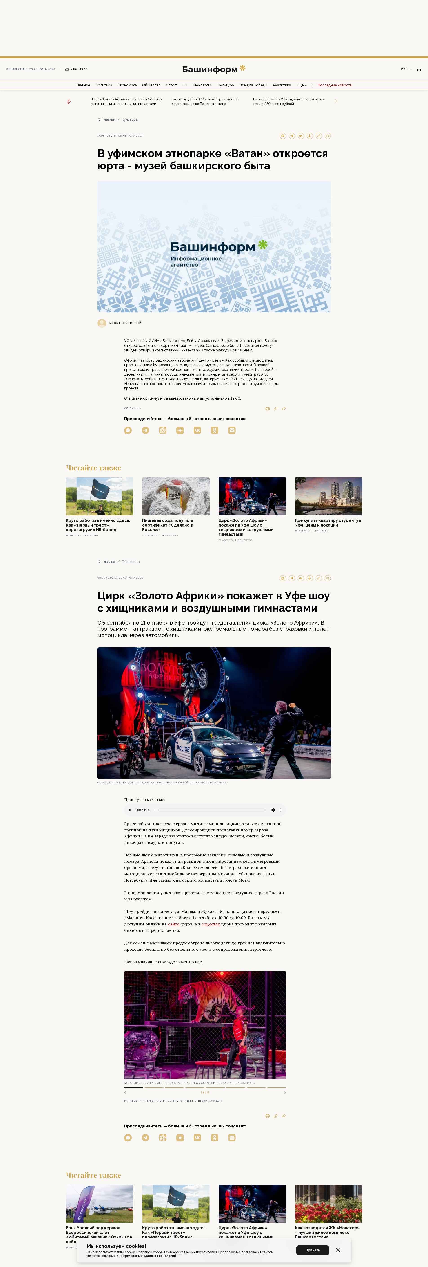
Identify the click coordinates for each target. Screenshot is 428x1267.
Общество (151, 85)
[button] (283, 1092)
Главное (83, 85)
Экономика (127, 85)
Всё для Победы (253, 85)
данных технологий (160, 1256)
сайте (173, 924)
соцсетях (211, 924)
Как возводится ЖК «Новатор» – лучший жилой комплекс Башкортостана (205, 101)
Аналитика (282, 85)
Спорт (171, 85)
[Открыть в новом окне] (128, 430)
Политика (103, 85)
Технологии (202, 85)
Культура (226, 85)
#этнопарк (132, 407)
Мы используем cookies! (116, 1246)
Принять (312, 1250)
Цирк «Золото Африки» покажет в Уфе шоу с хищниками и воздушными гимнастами (126, 101)
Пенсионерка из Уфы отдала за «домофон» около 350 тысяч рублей (289, 101)
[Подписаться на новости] (232, 430)
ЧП (184, 85)
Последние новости (335, 85)
